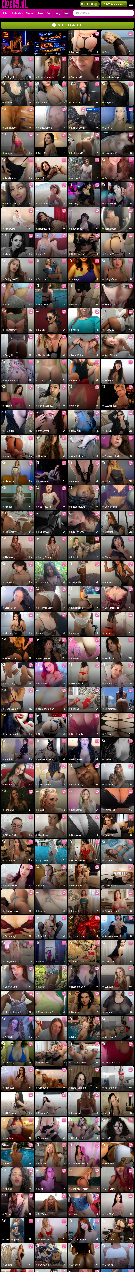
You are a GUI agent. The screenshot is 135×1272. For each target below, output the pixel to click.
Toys (66, 13)
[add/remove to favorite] (70, 33)
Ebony (57, 13)
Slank (40, 13)
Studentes (17, 13)
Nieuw (29, 13)
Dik (48, 13)
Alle (5, 13)
